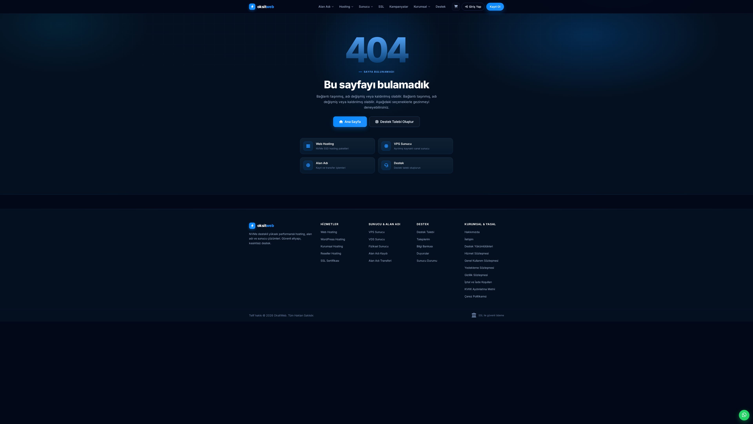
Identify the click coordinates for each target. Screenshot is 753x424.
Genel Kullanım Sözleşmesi (481, 260)
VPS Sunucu (377, 232)
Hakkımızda (472, 232)
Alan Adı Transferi (380, 260)
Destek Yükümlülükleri (479, 246)
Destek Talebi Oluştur (397, 122)
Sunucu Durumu (427, 260)
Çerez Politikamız (476, 296)
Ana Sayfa (353, 122)
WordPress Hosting (333, 239)
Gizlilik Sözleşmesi (476, 275)
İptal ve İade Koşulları (478, 282)
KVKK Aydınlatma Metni (480, 289)
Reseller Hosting (331, 253)
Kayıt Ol (495, 6)
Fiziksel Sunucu (378, 246)
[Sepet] (456, 7)
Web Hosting (329, 232)
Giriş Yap (475, 6)
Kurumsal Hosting (332, 246)
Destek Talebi (425, 232)
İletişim (469, 239)
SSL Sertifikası (330, 260)
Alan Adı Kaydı (378, 253)
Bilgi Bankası (425, 246)
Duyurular (423, 253)
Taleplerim (423, 239)
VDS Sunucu (377, 239)
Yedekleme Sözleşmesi (479, 267)
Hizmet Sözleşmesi (477, 253)
